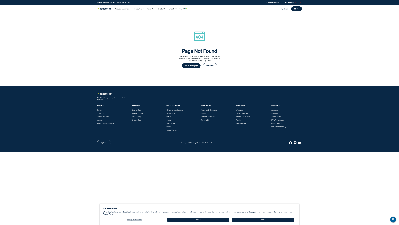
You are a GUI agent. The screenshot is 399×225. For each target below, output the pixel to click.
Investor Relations (272, 2)
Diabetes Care (136, 110)
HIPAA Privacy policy (277, 120)
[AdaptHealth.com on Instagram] (295, 143)
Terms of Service (276, 123)
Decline (263, 220)
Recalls (238, 120)
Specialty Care (136, 120)
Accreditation (275, 110)
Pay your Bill (205, 120)
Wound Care (170, 123)
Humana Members (242, 113)
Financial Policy (276, 117)
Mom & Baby (170, 113)
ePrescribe (239, 110)
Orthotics (169, 127)
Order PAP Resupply (207, 117)
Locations (100, 120)
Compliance (274, 113)
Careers (99, 110)
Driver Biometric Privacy (278, 127)
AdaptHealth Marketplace (209, 110)
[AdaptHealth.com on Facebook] (290, 143)
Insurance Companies (243, 117)
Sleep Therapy (136, 117)
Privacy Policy (108, 214)
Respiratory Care (137, 113)
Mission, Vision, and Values (106, 123)
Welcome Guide (241, 123)
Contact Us (100, 113)
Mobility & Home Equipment (175, 110)
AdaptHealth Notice (107, 2)
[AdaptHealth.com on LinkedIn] (299, 143)
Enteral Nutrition (171, 130)
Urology (168, 120)
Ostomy (168, 117)
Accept (198, 220)
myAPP (203, 113)
